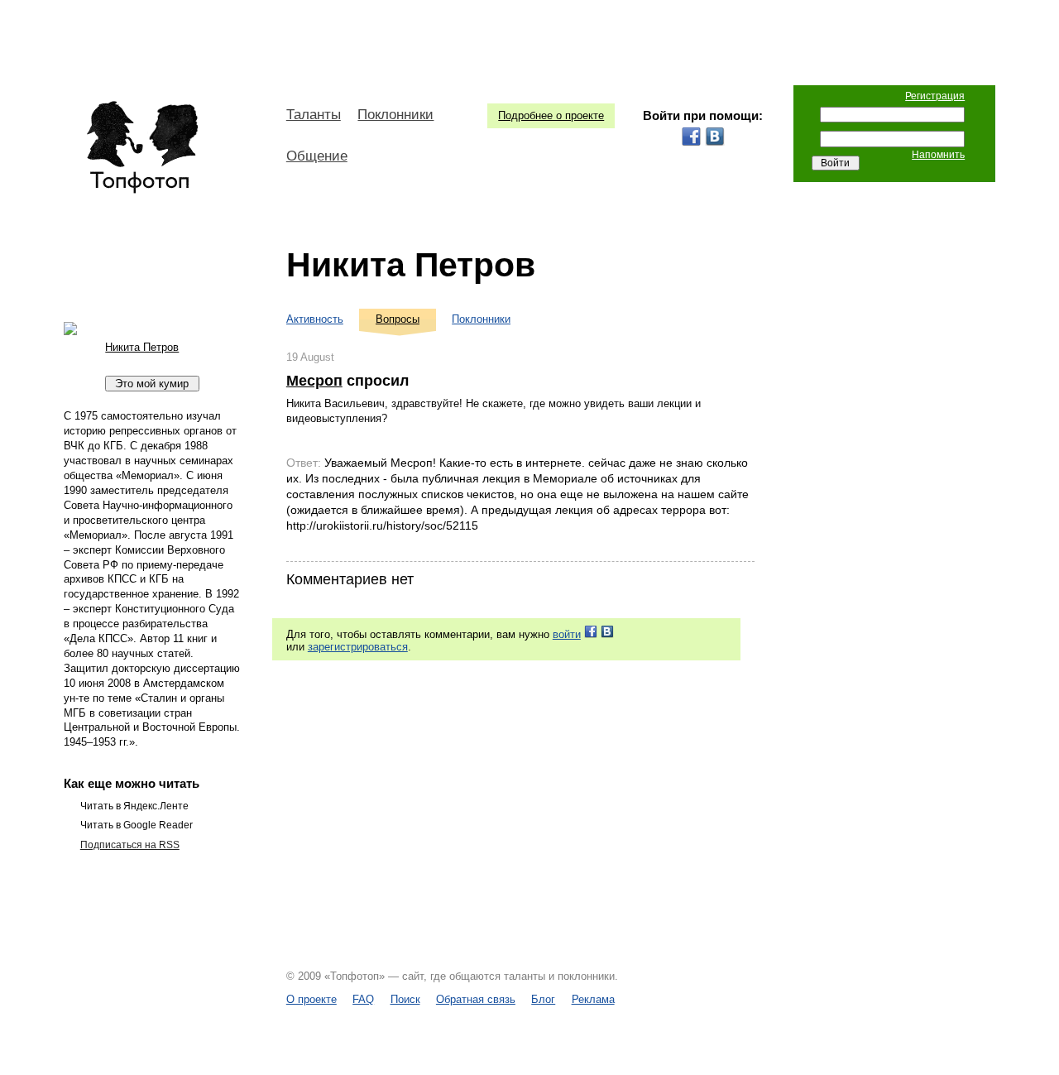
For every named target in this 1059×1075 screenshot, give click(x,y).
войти (567, 634)
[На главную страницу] (142, 147)
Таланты (313, 114)
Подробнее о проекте (551, 115)
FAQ (363, 999)
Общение (316, 156)
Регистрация (935, 96)
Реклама (593, 999)
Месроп (314, 380)
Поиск (405, 999)
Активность (314, 319)
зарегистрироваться (358, 647)
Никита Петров (410, 265)
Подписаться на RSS (130, 845)
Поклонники (395, 114)
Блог (543, 999)
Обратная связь (475, 999)
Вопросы (397, 319)
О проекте (311, 999)
